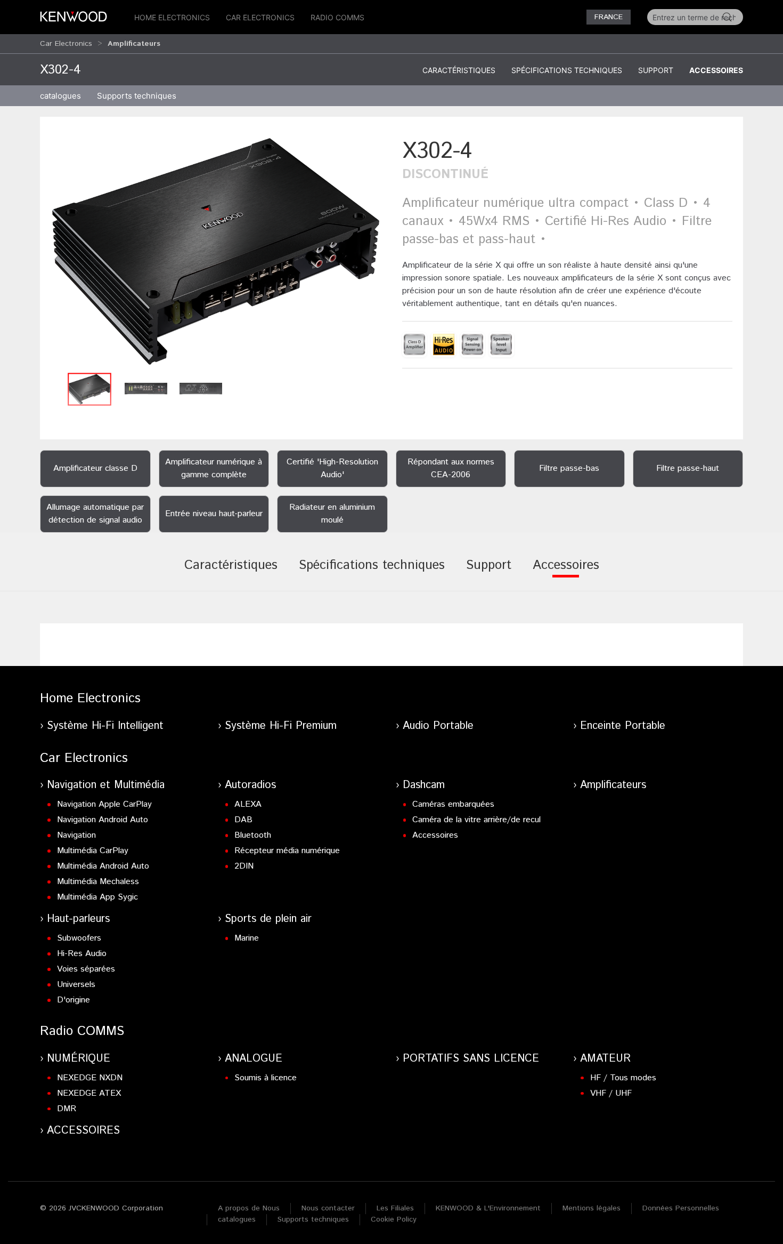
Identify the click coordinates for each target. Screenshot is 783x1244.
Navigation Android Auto (102, 820)
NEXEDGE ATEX (89, 1093)
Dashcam (424, 785)
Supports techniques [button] (136, 96)
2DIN (244, 866)
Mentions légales (591, 1208)
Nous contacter (328, 1208)
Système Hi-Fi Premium (281, 726)
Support (655, 70)
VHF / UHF (611, 1093)
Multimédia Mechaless (98, 882)
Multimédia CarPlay (92, 851)
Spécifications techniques (566, 70)
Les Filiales (395, 1208)
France (608, 17)
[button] (216, 251)
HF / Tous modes (623, 1078)
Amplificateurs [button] (134, 43)
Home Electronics (172, 17)
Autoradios (250, 785)
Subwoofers (79, 938)
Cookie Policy (394, 1219)
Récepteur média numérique (287, 851)
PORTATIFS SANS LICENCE (471, 1058)
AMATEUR (605, 1058)
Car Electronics (260, 17)
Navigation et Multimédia (106, 785)
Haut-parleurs (78, 919)
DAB (243, 820)
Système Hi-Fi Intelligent (105, 726)
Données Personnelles (680, 1208)
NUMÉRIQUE (78, 1058)
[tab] (231, 572)
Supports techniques (313, 1219)
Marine (246, 938)
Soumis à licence (265, 1078)
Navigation (76, 835)
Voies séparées (86, 969)
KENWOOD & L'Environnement (488, 1208)
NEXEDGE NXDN (90, 1078)
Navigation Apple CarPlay (104, 804)
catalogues (60, 96)
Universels (76, 984)
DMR (66, 1109)
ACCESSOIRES (83, 1130)
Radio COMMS (337, 17)
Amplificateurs (613, 785)
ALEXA (248, 804)
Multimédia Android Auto (103, 866)
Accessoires (716, 70)
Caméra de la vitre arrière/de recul (476, 820)
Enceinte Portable (622, 726)
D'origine (73, 1000)
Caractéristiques (458, 70)
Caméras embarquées (453, 804)
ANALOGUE (253, 1058)
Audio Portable (438, 726)
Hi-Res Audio (82, 954)
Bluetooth (252, 835)
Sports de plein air (268, 919)
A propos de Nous (249, 1208)
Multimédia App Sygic (97, 897)
